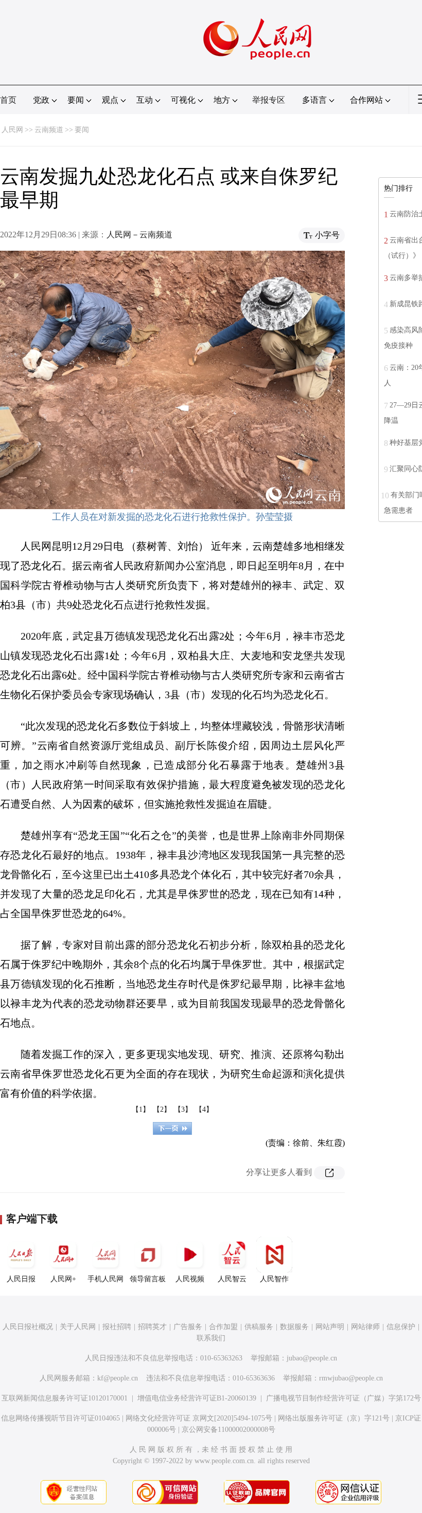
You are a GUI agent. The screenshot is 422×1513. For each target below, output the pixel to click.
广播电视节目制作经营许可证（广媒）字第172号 (343, 1398)
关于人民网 (78, 1327)
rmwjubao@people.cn (351, 1378)
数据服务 (294, 1327)
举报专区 (268, 100)
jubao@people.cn (312, 1358)
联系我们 (211, 1338)
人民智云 (232, 1279)
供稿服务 (258, 1327)
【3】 (183, 1109)
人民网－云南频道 (139, 234)
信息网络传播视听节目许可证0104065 (60, 1418)
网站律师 (365, 1327)
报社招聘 (116, 1327)
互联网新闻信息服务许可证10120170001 (65, 1398)
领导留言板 (148, 1279)
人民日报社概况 (28, 1327)
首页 (8, 100)
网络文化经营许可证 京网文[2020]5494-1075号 (199, 1418)
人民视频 (189, 1279)
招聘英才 (152, 1327)
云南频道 (48, 130)
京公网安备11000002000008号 (228, 1429)
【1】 (141, 1109)
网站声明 (329, 1327)
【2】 (162, 1109)
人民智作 (274, 1279)
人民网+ (63, 1279)
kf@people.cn (117, 1378)
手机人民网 (105, 1279)
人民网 (12, 130)
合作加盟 (223, 1327)
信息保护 (400, 1327)
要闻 (82, 130)
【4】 (204, 1109)
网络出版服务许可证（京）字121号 (334, 1418)
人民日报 (21, 1279)
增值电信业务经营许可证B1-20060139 (196, 1398)
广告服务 (187, 1327)
